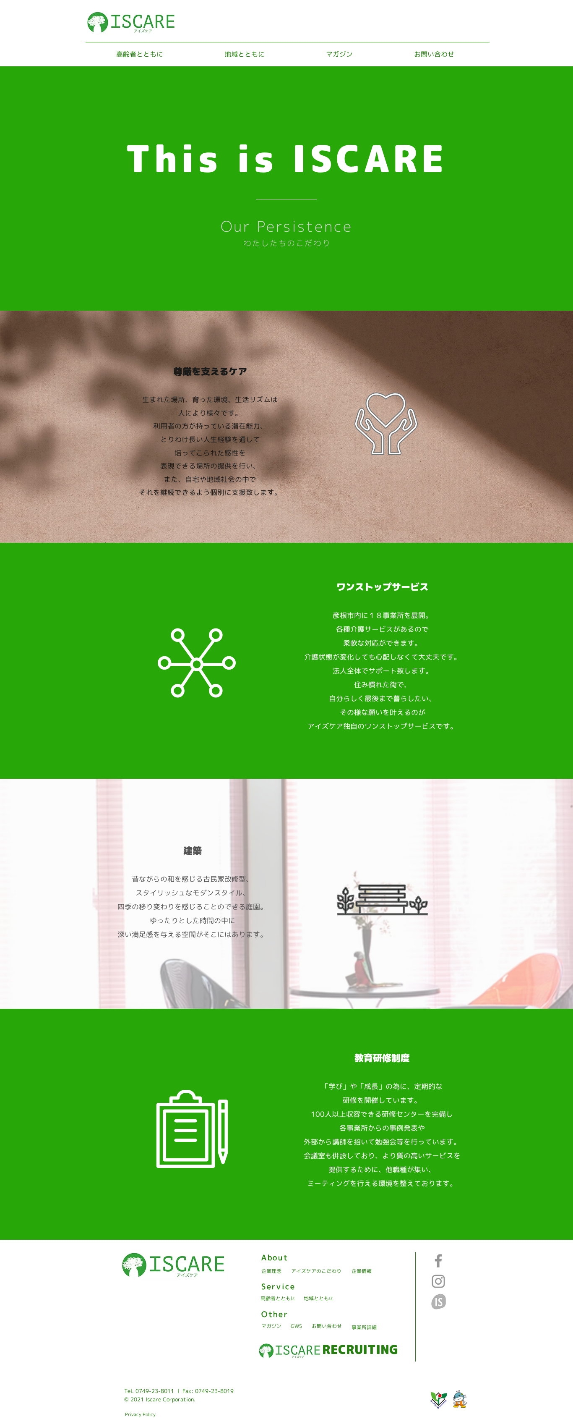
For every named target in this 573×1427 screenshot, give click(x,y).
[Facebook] (438, 1261)
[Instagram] (438, 1281)
